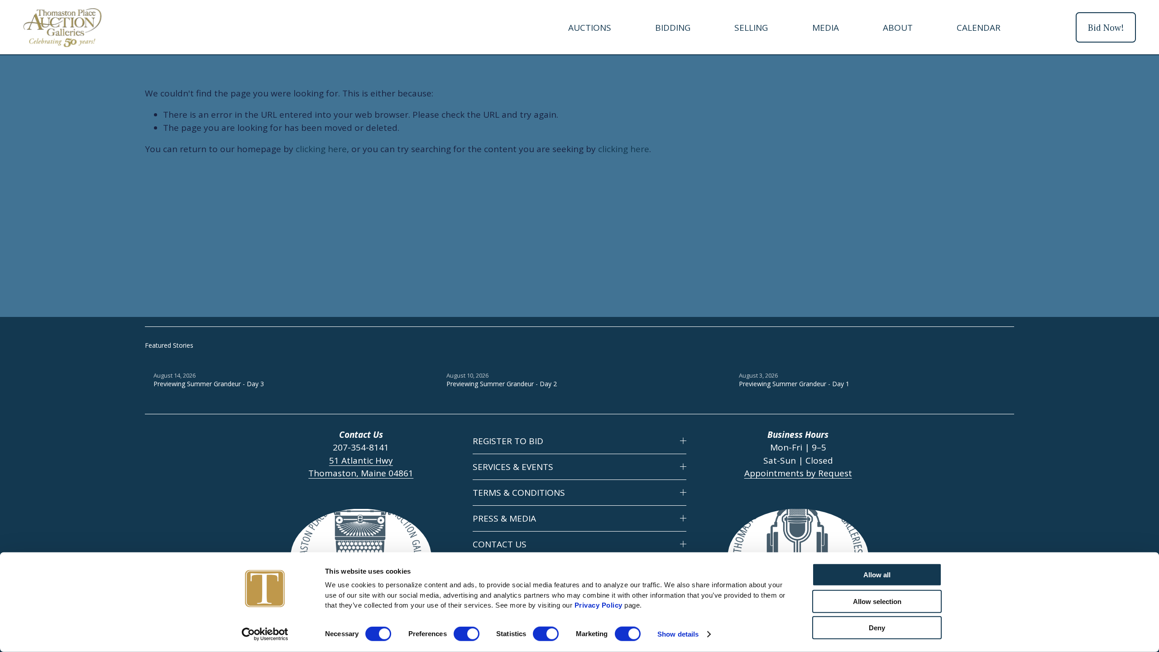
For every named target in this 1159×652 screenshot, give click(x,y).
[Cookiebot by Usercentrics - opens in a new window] (265, 634)
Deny (877, 628)
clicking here (321, 149)
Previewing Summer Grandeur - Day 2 (501, 383)
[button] (998, 345)
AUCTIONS (589, 28)
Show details (678, 634)
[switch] (466, 634)
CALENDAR (979, 28)
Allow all (877, 575)
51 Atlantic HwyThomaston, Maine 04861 (360, 467)
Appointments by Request (798, 473)
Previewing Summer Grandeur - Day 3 (208, 383)
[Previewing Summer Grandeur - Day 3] (291, 360)
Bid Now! (1106, 27)
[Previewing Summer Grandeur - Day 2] (584, 360)
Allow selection (877, 601)
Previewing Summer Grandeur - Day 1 (794, 383)
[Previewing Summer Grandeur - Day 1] (876, 360)
